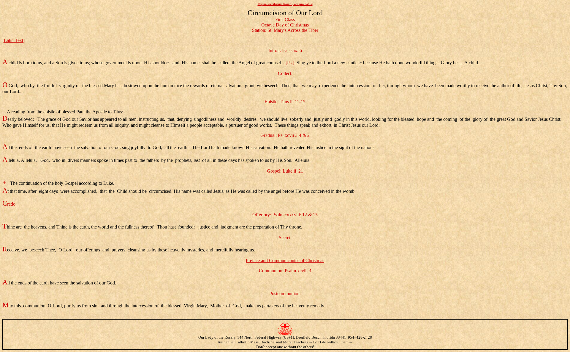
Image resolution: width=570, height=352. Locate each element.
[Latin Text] (13, 40)
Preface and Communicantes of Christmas (285, 260)
